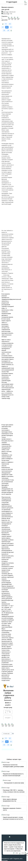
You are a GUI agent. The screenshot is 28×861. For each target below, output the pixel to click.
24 (4, 30)
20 (10, 24)
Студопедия (11, 2)
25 (8, 30)
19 (5, 24)
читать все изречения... (13, 851)
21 (3, 27)
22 (7, 27)
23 (11, 27)
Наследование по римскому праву (14, 783)
